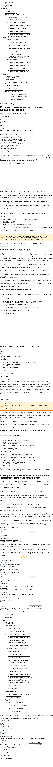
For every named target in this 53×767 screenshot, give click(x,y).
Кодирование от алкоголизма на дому (15, 22)
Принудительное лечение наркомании (19, 82)
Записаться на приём (35, 606)
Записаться (33, 532)
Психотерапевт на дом (11, 13)
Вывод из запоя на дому (14, 16)
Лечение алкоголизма (11, 40)
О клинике (6, 0)
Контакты (5, 100)
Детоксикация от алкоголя (12, 51)
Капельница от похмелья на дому (17, 20)
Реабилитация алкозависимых (13, 73)
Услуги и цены (9, 2)
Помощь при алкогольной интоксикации (19, 56)
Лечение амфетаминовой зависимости (18, 93)
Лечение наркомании (11, 79)
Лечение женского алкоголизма (16, 45)
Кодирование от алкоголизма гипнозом (19, 34)
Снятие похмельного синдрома (16, 57)
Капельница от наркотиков (12, 85)
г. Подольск (6, 755)
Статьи (7, 7)
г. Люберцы (6, 750)
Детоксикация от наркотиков (13, 83)
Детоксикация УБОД (11, 88)
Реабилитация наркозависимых (14, 90)
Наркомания (6, 74)
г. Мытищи (5, 753)
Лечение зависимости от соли (16, 99)
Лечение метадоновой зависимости (18, 97)
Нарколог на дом (9, 10)
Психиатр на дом (9, 11)
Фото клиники (9, 3)
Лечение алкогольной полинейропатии (19, 43)
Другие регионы (7, 758)
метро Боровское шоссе (9, 747)
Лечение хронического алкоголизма (18, 47)
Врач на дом (6, 8)
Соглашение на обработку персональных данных (13, 729)
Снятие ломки (9, 87)
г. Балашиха (6, 749)
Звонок (3, 732)
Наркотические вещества (12, 91)
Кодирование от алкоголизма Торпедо (18, 31)
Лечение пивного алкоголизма (16, 50)
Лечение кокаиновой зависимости (17, 96)
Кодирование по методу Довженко (17, 28)
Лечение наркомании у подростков (17, 80)
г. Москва (5, 752)
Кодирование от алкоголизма (13, 59)
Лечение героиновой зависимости (17, 94)
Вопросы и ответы (10, 5)
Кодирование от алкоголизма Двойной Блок (20, 27)
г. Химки (5, 757)
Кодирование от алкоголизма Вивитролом (19, 25)
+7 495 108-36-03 (4, 105)
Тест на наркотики (10, 77)
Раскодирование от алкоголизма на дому (16, 36)
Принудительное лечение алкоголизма (19, 48)
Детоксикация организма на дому (17, 17)
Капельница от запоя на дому (16, 19)
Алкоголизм (6, 37)
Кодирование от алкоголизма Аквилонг (19, 23)
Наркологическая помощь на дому (14, 14)
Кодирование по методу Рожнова (17, 30)
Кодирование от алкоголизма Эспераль (19, 33)
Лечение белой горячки (14, 54)
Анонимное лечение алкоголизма (17, 42)
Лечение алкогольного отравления (17, 53)
